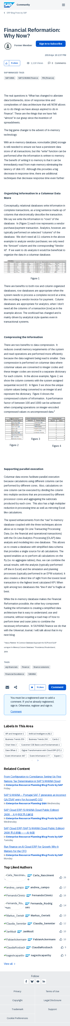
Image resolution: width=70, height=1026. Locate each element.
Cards (55, 739)
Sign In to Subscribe (50, 43)
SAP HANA (9, 78)
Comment (16, 711)
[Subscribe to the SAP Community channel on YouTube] (38, 981)
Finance (25, 667)
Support (52, 1009)
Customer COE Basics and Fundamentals (39, 745)
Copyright (17, 1000)
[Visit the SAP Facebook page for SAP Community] (26, 981)
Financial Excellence (14, 674)
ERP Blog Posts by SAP (17, 13)
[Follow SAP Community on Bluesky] (32, 981)
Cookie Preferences (17, 1018)
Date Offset (10, 750)
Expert (57, 756)
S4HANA (32, 674)
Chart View (10, 745)
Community (23, 4)
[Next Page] (37, 760)
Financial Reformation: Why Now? (32, 33)
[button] (6, 63)
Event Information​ (38, 756)
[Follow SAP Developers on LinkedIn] (43, 981)
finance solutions (41, 667)
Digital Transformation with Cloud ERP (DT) (41, 750)
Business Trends (12, 739)
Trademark (17, 1009)
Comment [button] (57, 687)
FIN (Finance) (48, 78)
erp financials (11, 667)
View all (8, 963)
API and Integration (13, 734)
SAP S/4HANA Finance (28, 78)
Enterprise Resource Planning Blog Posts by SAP (34, 785)
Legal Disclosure (52, 1000)
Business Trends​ (36, 739)
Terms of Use (52, 991)
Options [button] (37, 50)
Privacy (17, 991)
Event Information (13, 756)
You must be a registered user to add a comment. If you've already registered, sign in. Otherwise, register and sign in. (33, 701)
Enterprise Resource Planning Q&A (26, 803)
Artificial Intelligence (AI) (39, 734)
